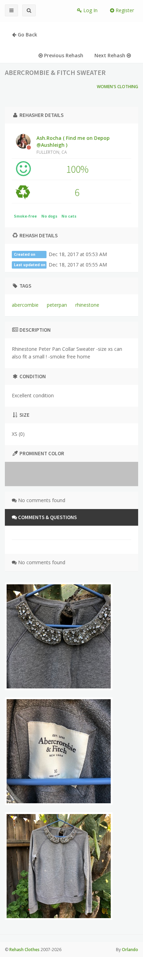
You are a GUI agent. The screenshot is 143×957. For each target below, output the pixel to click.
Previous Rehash (63, 55)
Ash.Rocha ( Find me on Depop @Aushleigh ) (73, 145)
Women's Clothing (117, 87)
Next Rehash (110, 55)
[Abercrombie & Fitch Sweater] (58, 636)
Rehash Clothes (24, 949)
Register (124, 10)
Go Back (26, 34)
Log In (90, 10)
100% (77, 169)
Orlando (130, 949)
